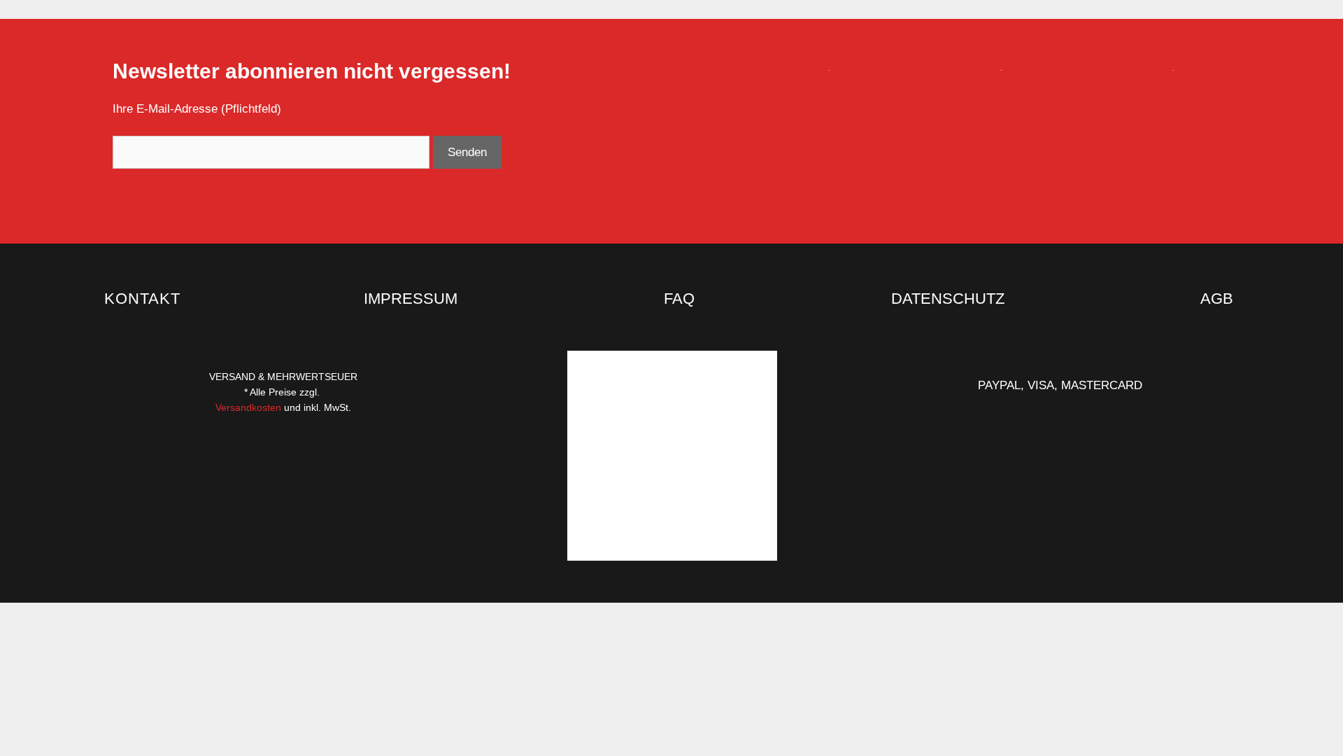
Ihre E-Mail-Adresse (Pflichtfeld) (197, 108)
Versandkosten (249, 407)
